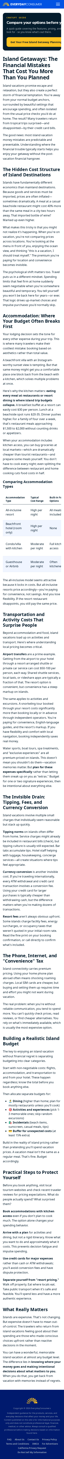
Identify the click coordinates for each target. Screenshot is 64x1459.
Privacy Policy (49, 1439)
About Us (19, 1439)
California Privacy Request (32, 1448)
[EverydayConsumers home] (22, 4)
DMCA (35, 1443)
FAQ (9, 1439)
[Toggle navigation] (58, 4)
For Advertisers (50, 1443)
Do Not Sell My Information (32, 1452)
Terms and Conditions (17, 1443)
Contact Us (33, 1439)
